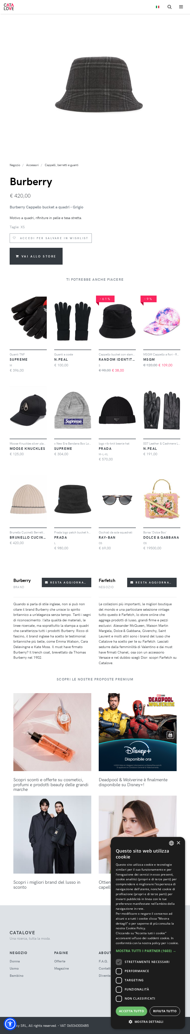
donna (15, 961)
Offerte (59, 961)
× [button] (178, 843)
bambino (17, 975)
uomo (14, 968)
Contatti (105, 968)
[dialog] (148, 933)
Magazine (61, 968)
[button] (10, 1024)
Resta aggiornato (68, 582)
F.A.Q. (103, 961)
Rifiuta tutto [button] (165, 1011)
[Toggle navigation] (181, 6)
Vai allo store (39, 256)
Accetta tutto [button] (131, 1011)
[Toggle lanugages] (157, 7)
